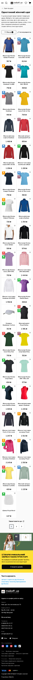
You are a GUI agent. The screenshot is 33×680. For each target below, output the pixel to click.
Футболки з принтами (12, 651)
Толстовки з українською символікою (12, 661)
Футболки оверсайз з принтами (10, 665)
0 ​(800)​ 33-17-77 (6, 623)
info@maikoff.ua (6, 634)
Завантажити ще (15, 521)
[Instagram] (2, 646)
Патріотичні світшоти (15, 659)
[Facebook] (7, 646)
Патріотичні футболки (7, 663)
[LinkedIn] (15, 646)
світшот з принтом (8, 579)
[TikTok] (19, 646)
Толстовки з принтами (7, 653)
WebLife (11, 677)
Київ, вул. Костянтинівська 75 (11, 604)
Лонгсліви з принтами (7, 656)
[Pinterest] (11, 646)
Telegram (15, 638)
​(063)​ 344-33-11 (6, 626)
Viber (5, 638)
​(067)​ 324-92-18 (6, 628)
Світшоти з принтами (22, 653)
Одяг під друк (8, 8)
